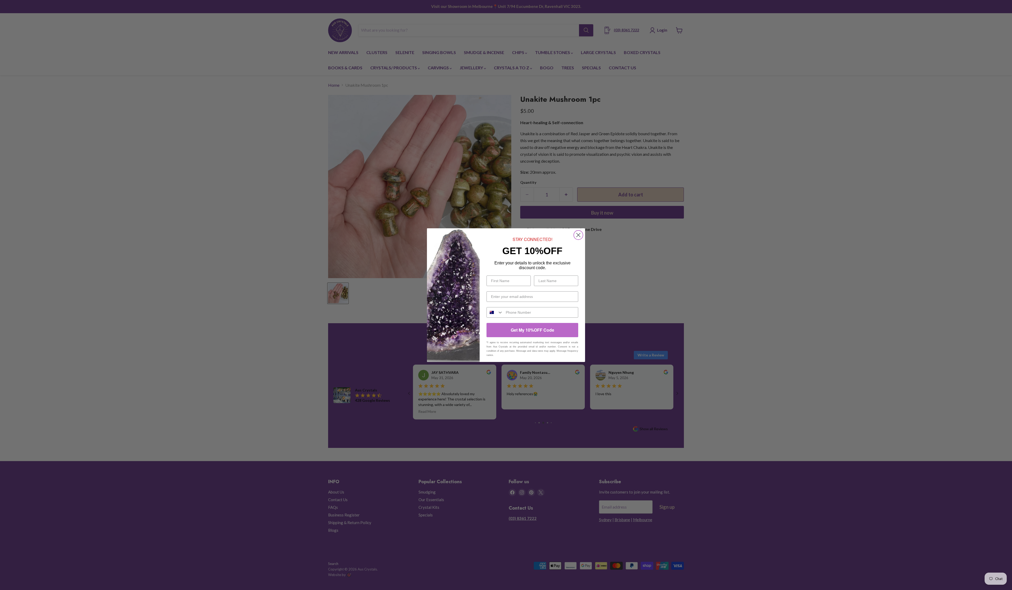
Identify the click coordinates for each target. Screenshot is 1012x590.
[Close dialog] (578, 235)
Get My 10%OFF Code (532, 330)
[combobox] (495, 312)
